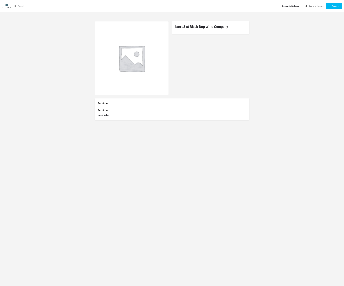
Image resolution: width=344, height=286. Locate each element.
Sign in (311, 6)
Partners (335, 6)
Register (320, 6)
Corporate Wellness (290, 6)
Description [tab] (103, 103)
